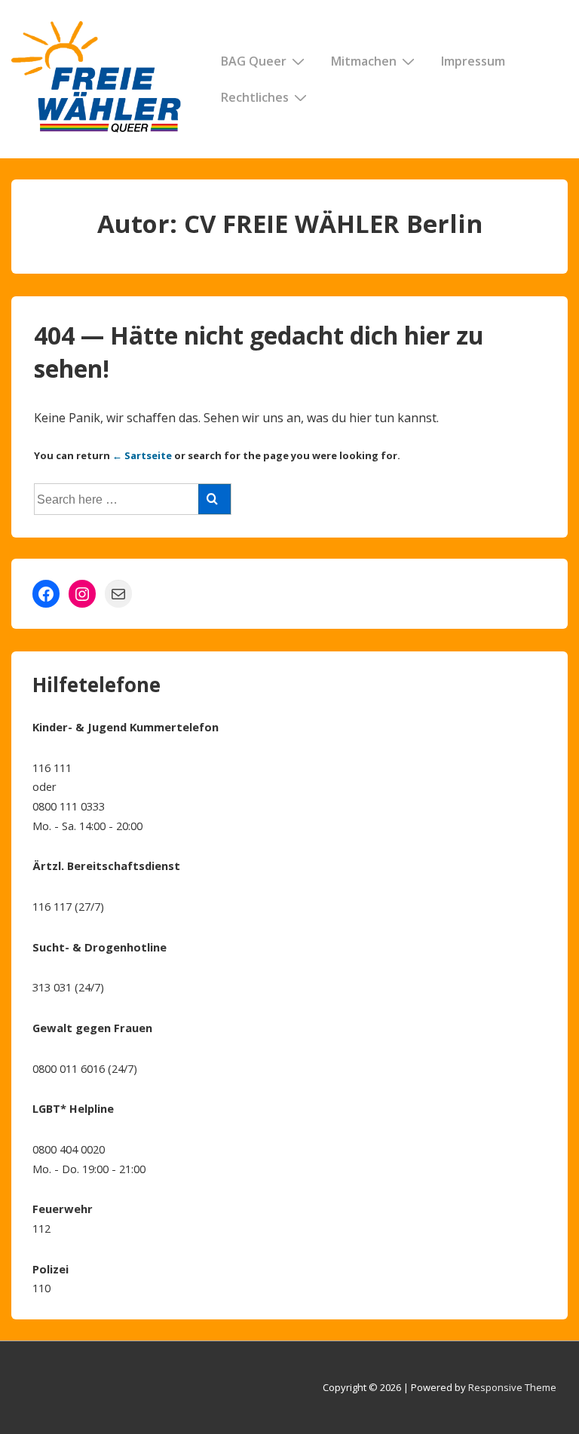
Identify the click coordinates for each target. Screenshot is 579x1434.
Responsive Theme (512, 1387)
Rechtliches (255, 97)
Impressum (473, 61)
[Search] (214, 499)
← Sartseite (142, 455)
